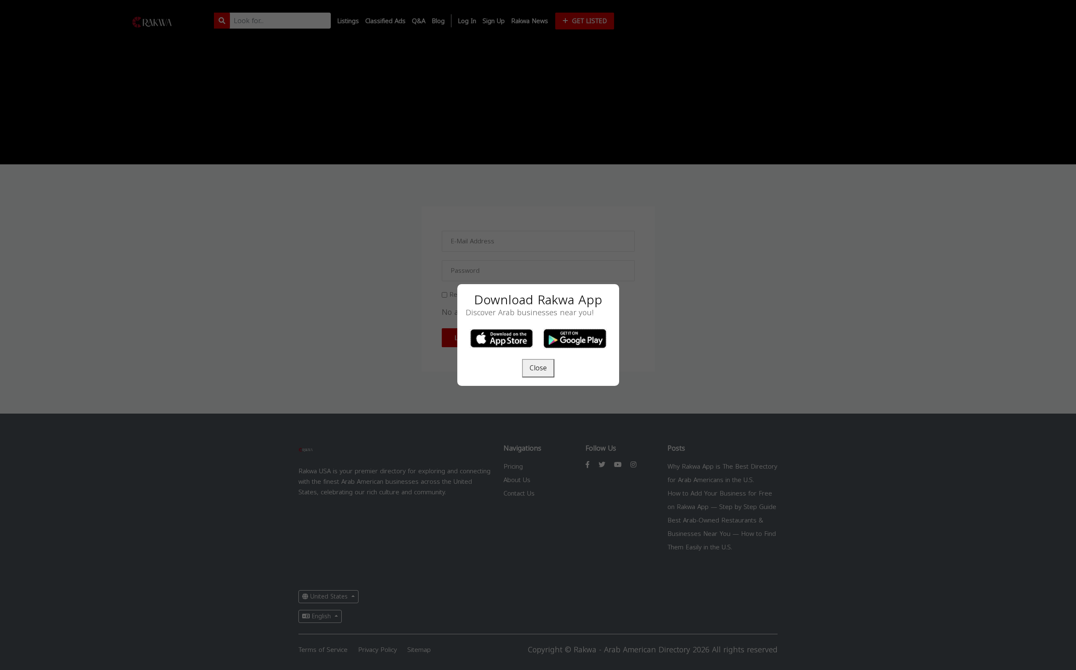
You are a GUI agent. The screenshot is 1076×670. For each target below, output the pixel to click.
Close (538, 368)
